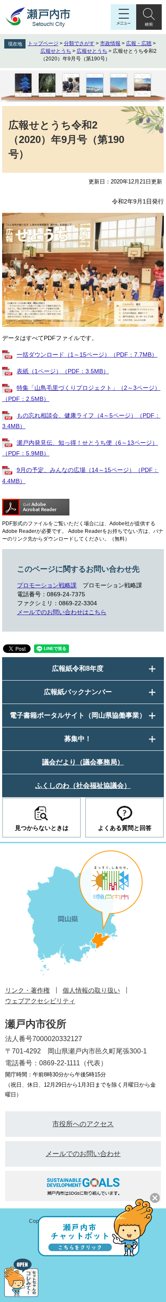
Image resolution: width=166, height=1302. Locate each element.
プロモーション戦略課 (47, 585)
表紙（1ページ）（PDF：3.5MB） (63, 371)
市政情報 (110, 43)
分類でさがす (79, 43)
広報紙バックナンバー (78, 691)
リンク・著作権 (27, 990)
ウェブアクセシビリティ (40, 1000)
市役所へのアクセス (83, 1123)
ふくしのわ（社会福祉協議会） (83, 785)
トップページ (43, 43)
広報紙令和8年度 (77, 668)
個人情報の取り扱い (91, 990)
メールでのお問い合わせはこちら (61, 612)
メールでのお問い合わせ (83, 1153)
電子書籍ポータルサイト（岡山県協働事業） (78, 715)
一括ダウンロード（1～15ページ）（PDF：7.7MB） (87, 354)
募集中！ (78, 738)
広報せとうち (55, 51)
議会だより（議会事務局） (83, 762)
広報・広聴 (139, 43)
